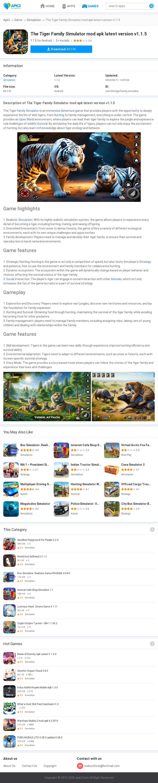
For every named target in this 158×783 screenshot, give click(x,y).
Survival (42, 123)
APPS (71, 6)
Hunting (59, 115)
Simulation (34, 20)
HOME (50, 6)
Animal (115, 279)
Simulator (32, 110)
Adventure (68, 110)
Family (21, 110)
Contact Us (29, 766)
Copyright (50, 766)
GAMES (93, 6)
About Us (9, 766)
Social (10, 279)
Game (18, 20)
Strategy (145, 261)
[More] (152, 529)
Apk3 (6, 20)
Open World (26, 119)
